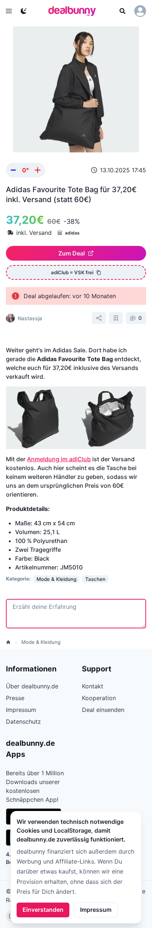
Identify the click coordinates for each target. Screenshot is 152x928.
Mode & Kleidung (41, 642)
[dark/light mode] (23, 11)
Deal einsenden (103, 709)
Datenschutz (23, 721)
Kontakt (92, 686)
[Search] (122, 11)
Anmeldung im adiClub (59, 459)
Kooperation (99, 698)
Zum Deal (71, 253)
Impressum (95, 909)
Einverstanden (43, 909)
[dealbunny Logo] (74, 11)
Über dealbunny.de (32, 686)
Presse (15, 698)
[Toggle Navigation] (8, 11)
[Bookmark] (116, 318)
